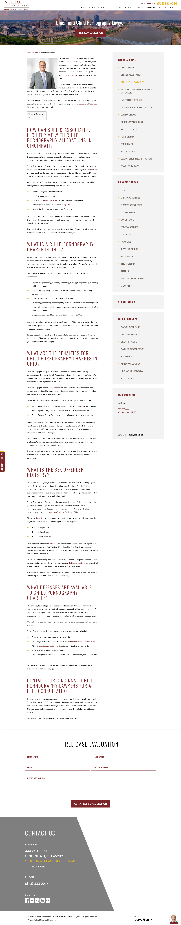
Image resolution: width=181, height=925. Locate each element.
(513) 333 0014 (167, 3)
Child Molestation (131, 75)
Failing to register (76, 563)
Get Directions (35, 866)
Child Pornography (132, 82)
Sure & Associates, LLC (75, 61)
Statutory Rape (130, 166)
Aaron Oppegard (130, 327)
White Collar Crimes (132, 278)
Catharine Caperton (133, 349)
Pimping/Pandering (132, 122)
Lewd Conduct (129, 114)
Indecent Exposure (132, 100)
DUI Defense (127, 219)
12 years (78, 406)
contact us (79, 104)
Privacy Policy (33, 920)
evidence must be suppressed (83, 641)
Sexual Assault (129, 151)
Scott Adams (128, 378)
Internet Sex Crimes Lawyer (137, 107)
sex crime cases (72, 75)
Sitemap (43, 920)
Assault (125, 190)
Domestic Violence (131, 205)
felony (57, 387)
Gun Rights (127, 234)
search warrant (51, 200)
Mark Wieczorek (130, 363)
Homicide (126, 241)
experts (66, 205)
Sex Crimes (36, 53)
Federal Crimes (129, 227)
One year (53, 411)
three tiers (40, 518)
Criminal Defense (130, 197)
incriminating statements (50, 646)
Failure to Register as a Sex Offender (136, 91)
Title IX (125, 271)
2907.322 (53, 273)
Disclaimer (52, 920)
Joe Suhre (94, 169)
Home (29, 53)
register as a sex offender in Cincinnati (57, 512)
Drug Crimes (128, 212)
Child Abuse (127, 67)
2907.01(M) (75, 267)
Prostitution (129, 129)
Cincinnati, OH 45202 (127, 412)
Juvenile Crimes (129, 249)
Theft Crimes (128, 263)
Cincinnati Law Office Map (50, 861)
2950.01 (53, 543)
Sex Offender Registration (136, 158)
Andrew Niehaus (130, 334)
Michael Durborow (132, 371)
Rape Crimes (127, 136)
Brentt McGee (129, 341)
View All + (126, 285)
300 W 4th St (123, 409)
